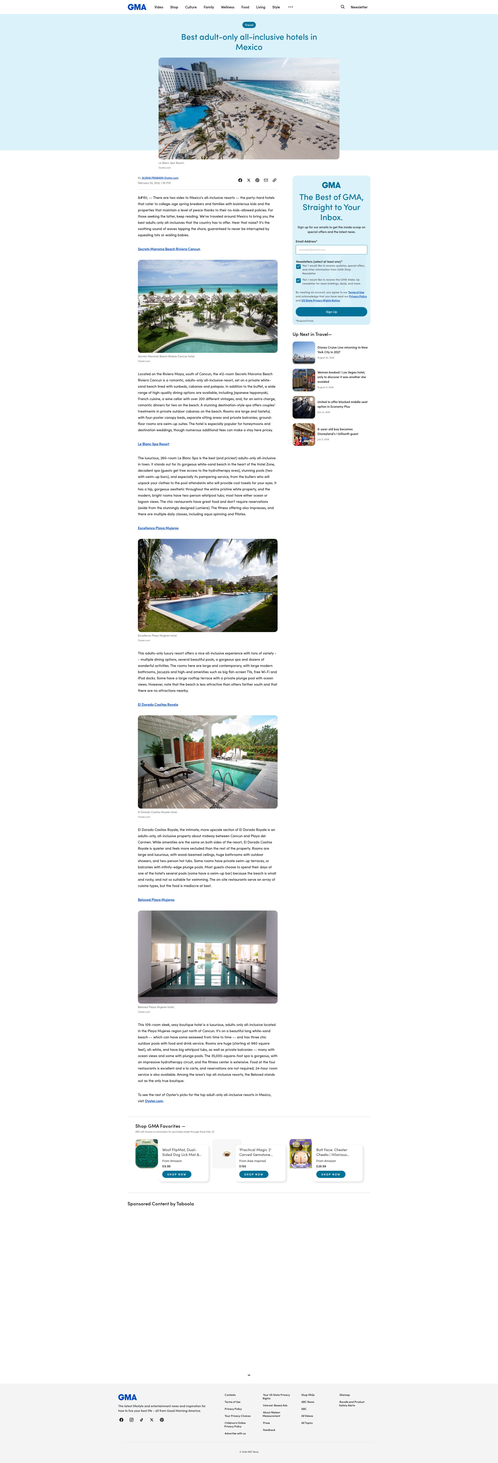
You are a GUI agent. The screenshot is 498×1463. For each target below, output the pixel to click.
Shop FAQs (308, 1395)
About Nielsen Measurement (271, 1414)
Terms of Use (356, 292)
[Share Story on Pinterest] (257, 180)
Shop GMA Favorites (158, 1125)
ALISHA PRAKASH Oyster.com (160, 178)
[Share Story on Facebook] (240, 180)
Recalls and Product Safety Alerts (352, 1403)
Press (266, 1423)
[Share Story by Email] (266, 180)
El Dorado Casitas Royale (158, 704)
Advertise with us (235, 1433)
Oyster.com (154, 1100)
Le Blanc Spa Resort (153, 443)
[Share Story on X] (249, 180)
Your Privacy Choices (238, 1416)
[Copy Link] (274, 180)
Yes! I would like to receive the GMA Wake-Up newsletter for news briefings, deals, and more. (331, 281)
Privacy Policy (358, 296)
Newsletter (359, 6)
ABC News (307, 1402)
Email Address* (306, 241)
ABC (304, 1409)
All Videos (307, 1416)
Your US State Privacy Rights (276, 1396)
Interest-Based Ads (275, 1405)
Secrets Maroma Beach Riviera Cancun (169, 248)
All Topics (307, 1423)
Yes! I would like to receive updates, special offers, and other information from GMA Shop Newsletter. (333, 269)
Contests (230, 1395)
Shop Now (176, 1174)
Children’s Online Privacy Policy (235, 1424)
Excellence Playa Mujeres (158, 527)
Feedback (269, 1430)
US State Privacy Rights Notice (321, 300)
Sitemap (344, 1395)
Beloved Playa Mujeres (156, 899)
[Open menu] (290, 7)
